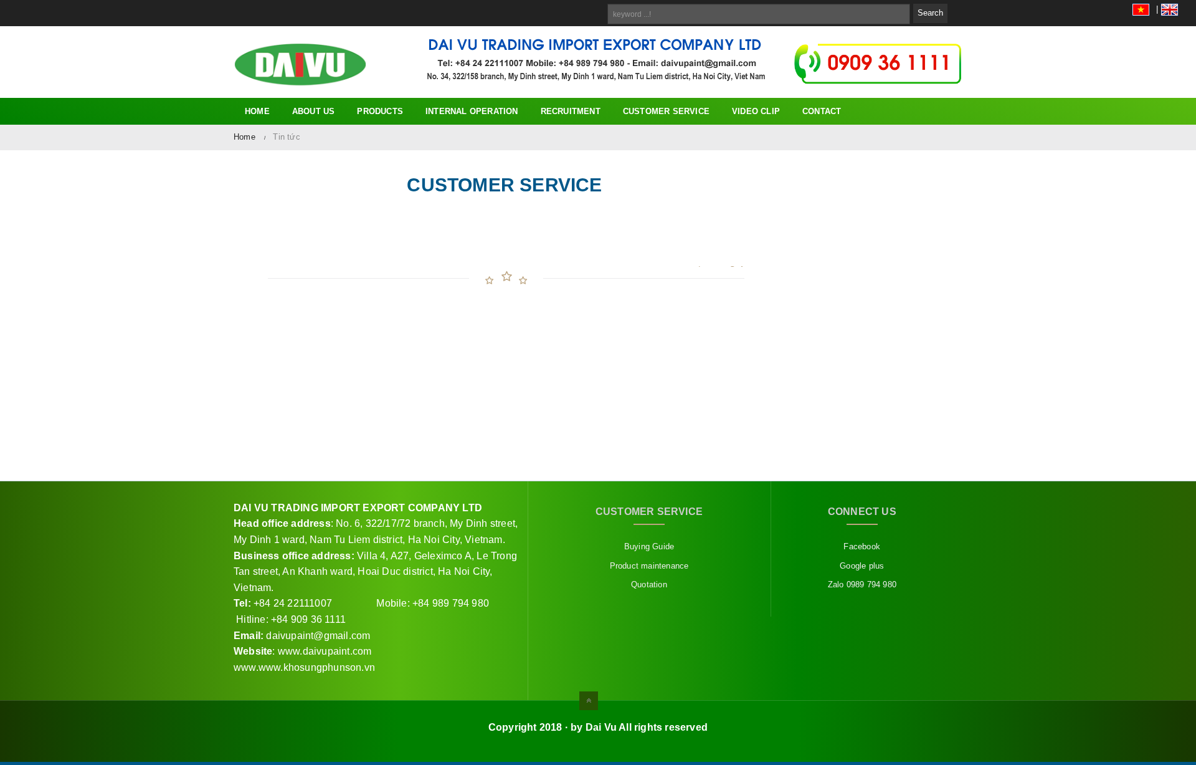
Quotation (649, 584)
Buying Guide (649, 546)
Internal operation (471, 111)
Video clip (756, 111)
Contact (821, 111)
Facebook (861, 546)
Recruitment (570, 111)
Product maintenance (649, 565)
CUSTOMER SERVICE (666, 111)
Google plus (862, 565)
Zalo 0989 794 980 (862, 584)
